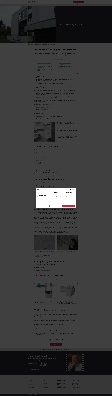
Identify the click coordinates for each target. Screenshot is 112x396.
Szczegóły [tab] (56, 192)
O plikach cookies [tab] (69, 192)
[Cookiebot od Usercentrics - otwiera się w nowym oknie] (71, 189)
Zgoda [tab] (43, 192)
